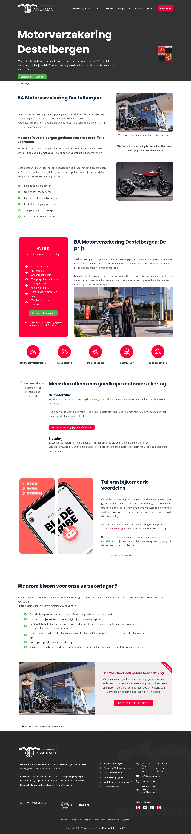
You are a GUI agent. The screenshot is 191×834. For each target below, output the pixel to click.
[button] (95, 726)
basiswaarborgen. (37, 126)
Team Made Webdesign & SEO (110, 828)
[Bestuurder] (126, 351)
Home (20, 83)
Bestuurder (127, 363)
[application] (88, 8)
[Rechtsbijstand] (157, 351)
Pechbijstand (95, 363)
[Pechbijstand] (95, 351)
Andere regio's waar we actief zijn (44, 726)
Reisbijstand (64, 363)
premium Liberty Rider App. (121, 545)
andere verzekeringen (113, 528)
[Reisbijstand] (64, 351)
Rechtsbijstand (158, 363)
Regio (27, 83)
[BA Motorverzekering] (33, 351)
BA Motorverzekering (33, 363)
